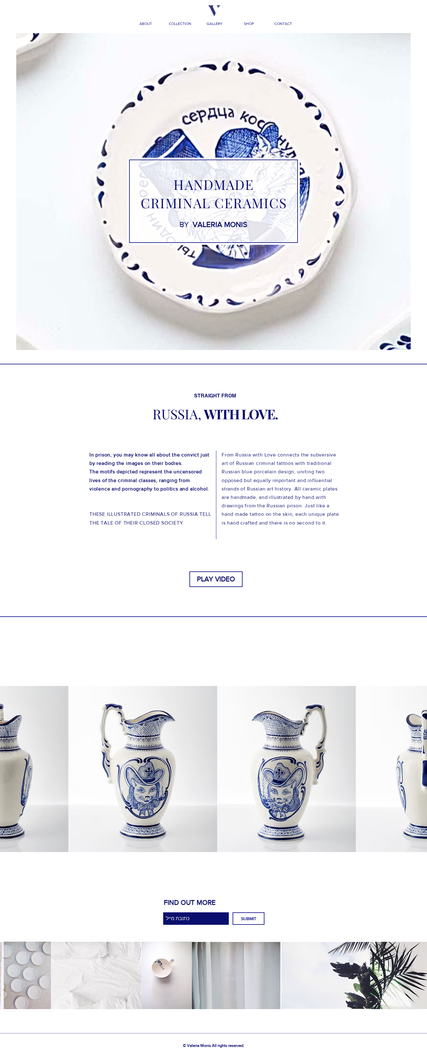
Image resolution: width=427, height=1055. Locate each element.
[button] (145, 24)
